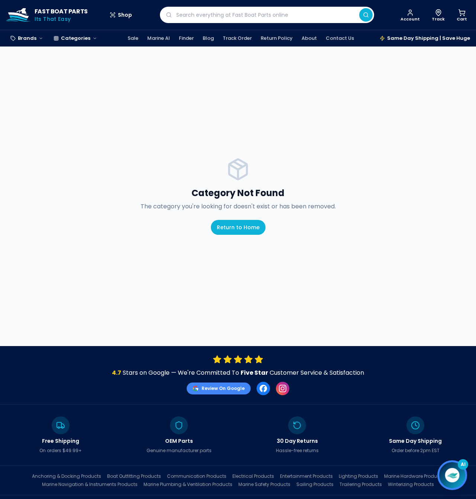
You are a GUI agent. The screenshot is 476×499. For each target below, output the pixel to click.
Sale (133, 38)
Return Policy (277, 38)
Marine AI (158, 38)
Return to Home (238, 227)
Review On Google (223, 388)
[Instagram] (282, 388)
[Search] (366, 15)
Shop (125, 15)
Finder (186, 38)
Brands (27, 38)
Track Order (237, 38)
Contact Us (340, 38)
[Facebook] (263, 388)
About (309, 38)
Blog (208, 38)
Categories (75, 38)
